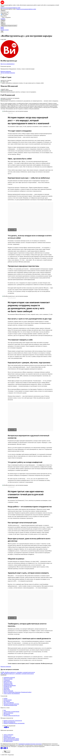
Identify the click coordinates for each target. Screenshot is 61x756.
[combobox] (7, 751)
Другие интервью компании (8, 72)
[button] (2, 27)
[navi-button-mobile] (2, 32)
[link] (3, 24)
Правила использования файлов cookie (26, 9)
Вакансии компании (6, 71)
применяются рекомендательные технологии (30, 743)
